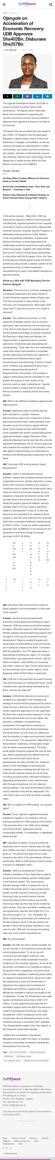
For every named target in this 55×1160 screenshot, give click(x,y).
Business (13, 13)
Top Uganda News (12, 1060)
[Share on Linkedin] (37, 96)
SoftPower (8, 1056)
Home (5, 13)
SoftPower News (24, 1056)
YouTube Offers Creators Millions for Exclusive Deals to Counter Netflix (26, 180)
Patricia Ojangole (37, 1052)
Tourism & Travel (18, 1138)
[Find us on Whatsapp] (10, 1148)
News (5, 1138)
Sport (36, 1141)
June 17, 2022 (27, 50)
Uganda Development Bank (36, 1060)
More (20, 1143)
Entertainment (8, 1143)
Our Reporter (11, 50)
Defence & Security (22, 1141)
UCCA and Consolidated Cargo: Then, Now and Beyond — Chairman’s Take (26, 188)
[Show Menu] (4, 4)
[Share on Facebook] (27, 96)
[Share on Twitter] (7, 96)
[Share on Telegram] (47, 96)
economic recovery (17, 1052)
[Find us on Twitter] (7, 1148)
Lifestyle (44, 1138)
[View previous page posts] (25, 206)
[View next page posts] (30, 206)
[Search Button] (50, 4)
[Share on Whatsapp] (17, 96)
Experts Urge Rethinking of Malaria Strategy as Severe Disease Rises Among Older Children (26, 196)
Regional (6, 1141)
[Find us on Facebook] (3, 1148)
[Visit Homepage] (27, 4)
